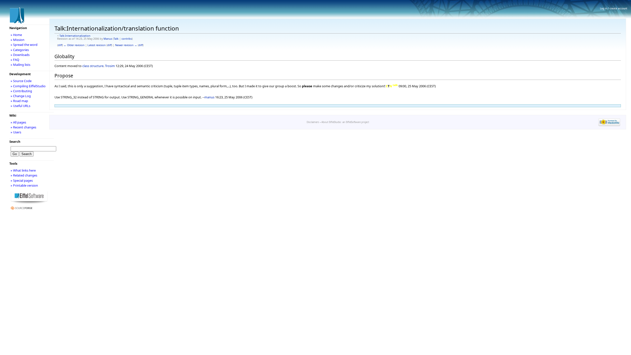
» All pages (18, 122)
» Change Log (21, 96)
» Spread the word (24, 44)
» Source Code (21, 81)
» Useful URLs (20, 106)
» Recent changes (23, 127)
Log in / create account (613, 8)
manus (209, 97)
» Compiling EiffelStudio (28, 86)
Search (14, 141)
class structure (93, 66)
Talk (116, 38)
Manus (108, 38)
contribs (127, 38)
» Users (16, 132)
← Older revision (74, 45)
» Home (16, 35)
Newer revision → (126, 45)
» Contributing (21, 91)
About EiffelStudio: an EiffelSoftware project (345, 122)
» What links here (23, 170)
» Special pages (22, 180)
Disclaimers (313, 122)
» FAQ (15, 59)
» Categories (20, 50)
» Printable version (24, 185)
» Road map (19, 101)
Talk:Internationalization (74, 35)
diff (60, 45)
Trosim (110, 66)
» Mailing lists (20, 64)
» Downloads (20, 55)
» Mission (17, 39)
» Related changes (24, 175)
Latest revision (97, 45)
